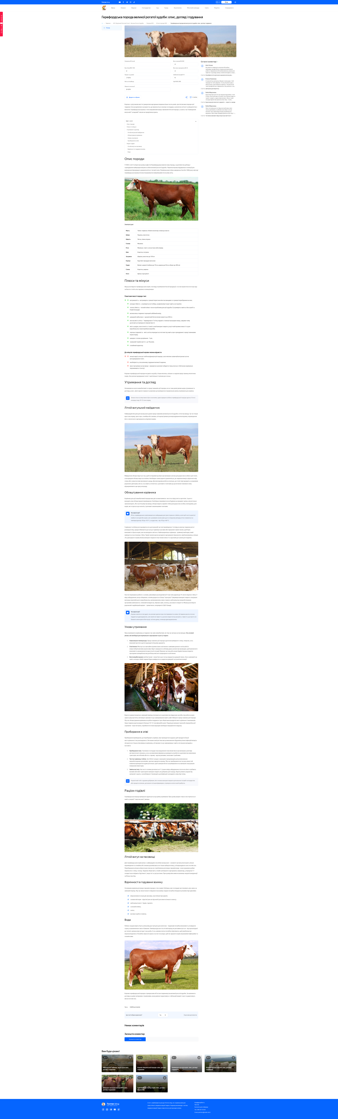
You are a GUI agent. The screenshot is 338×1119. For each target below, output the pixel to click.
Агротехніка (177, 8)
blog (106, 2)
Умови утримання (133, 138)
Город (166, 8)
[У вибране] (130, 1057)
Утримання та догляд (133, 130)
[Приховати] (196, 121)
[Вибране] (235, 2)
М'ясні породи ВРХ (161, 23)
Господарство (146, 8)
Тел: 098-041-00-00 (200, 1109)
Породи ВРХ (150, 23)
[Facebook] (123, 2)
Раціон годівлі (130, 143)
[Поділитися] (186, 97)
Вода (129, 152)
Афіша (113, 8)
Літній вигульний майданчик (136, 132)
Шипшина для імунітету (212, 88)
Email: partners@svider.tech (202, 1112)
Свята (207, 8)
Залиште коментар (135, 1034)
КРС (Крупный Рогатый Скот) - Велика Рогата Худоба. (128, 23)
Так (160, 1015)
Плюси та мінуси (131, 127)
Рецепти (216, 8)
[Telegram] (127, 2)
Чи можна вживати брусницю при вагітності (218, 116)
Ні (165, 1015)
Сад (157, 8)
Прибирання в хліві (133, 141)
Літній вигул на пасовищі (135, 146)
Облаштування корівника (135, 135)
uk (218, 2)
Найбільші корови (135, 1007)
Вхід (226, 2)
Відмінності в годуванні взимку (136, 149)
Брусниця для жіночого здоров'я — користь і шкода (220, 102)
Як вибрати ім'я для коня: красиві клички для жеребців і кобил (218, 75)
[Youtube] (119, 2)
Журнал (133, 8)
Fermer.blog (104, 8)
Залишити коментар (135, 1039)
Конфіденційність (200, 1102)
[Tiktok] (134, 2)
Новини (123, 8)
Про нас (197, 1104)
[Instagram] (130, 2)
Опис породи (130, 124)
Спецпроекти (229, 8)
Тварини (108, 23)
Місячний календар (193, 8)
